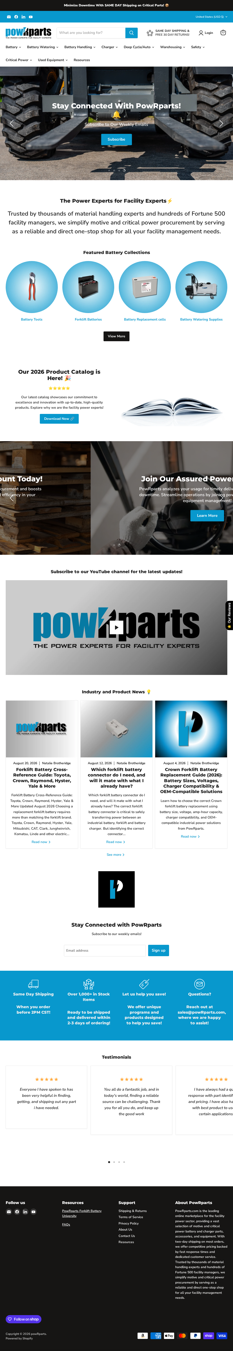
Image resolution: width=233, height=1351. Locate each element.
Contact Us (127, 1236)
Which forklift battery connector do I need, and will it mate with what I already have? (116, 778)
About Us (125, 1229)
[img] (45, 1320)
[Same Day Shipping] (33, 1005)
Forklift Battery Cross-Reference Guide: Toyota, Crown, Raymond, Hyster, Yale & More (42, 778)
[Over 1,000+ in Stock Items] (89, 1005)
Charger (108, 47)
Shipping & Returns (133, 1211)
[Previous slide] (12, 123)
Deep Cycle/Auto (138, 47)
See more (114, 854)
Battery (12, 47)
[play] (116, 627)
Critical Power (17, 60)
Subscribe (116, 139)
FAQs (66, 1224)
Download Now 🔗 (59, 418)
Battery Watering (41, 47)
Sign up (158, 950)
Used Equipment (51, 60)
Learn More (116, 515)
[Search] (131, 33)
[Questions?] (200, 1005)
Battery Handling (78, 47)
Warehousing (171, 47)
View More (116, 336)
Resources (82, 60)
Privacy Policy (129, 1223)
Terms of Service (131, 1217)
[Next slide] (220, 123)
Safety (196, 47)
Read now (40, 842)
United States (210, 17)
